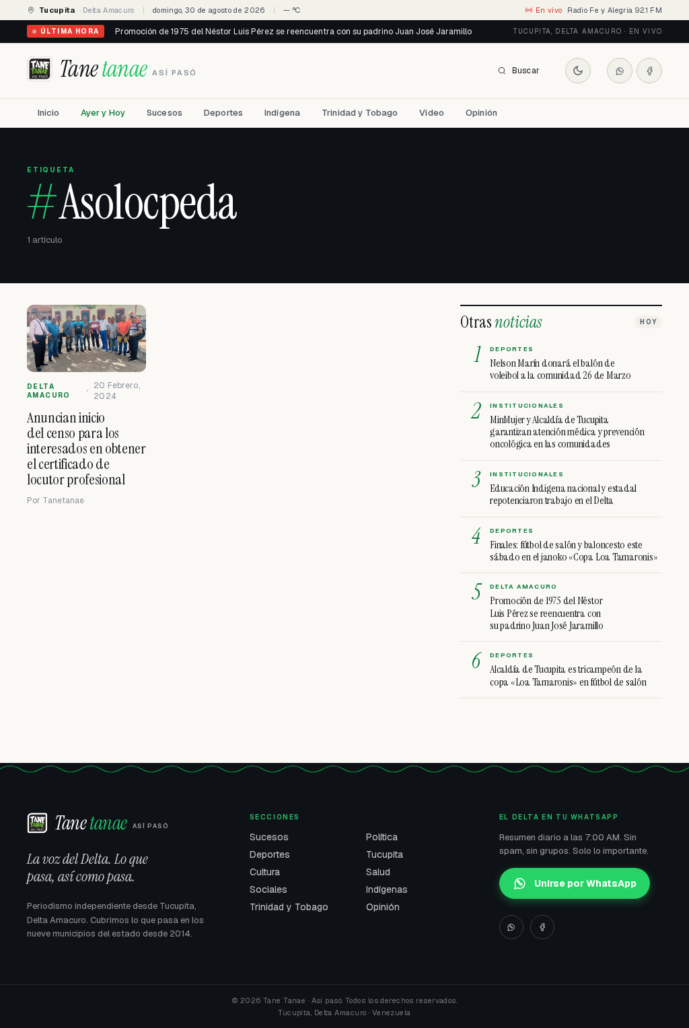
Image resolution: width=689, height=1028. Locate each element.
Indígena (282, 112)
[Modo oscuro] (578, 70)
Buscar (526, 70)
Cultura (265, 872)
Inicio (48, 112)
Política (382, 837)
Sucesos (164, 112)
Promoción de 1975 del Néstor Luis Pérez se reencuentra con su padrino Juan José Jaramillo (293, 31)
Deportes (223, 112)
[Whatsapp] (619, 70)
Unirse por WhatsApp (585, 883)
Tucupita (384, 854)
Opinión (481, 112)
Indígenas (387, 889)
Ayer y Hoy (103, 112)
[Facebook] (649, 70)
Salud (378, 872)
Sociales (268, 889)
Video (431, 112)
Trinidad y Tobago (360, 112)
